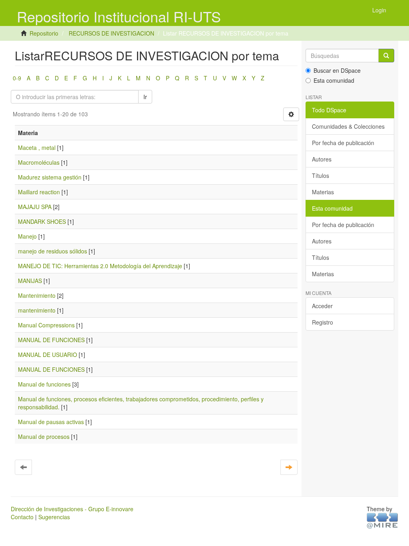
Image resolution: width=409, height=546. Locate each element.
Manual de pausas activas (51, 422)
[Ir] (386, 55)
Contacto (22, 517)
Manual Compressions (46, 325)
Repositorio (44, 33)
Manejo (27, 236)
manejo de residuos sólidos (52, 251)
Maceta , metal (37, 147)
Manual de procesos (43, 436)
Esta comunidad (334, 80)
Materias (323, 192)
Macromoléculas (39, 162)
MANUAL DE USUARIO (47, 355)
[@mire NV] (382, 520)
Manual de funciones (44, 384)
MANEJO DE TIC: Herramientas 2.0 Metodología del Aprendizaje (100, 266)
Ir (145, 97)
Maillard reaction (39, 192)
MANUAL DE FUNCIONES (51, 340)
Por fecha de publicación (343, 143)
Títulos (320, 175)
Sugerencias (54, 517)
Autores (322, 159)
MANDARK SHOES (42, 221)
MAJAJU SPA (35, 207)
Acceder (322, 306)
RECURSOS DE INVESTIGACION (111, 33)
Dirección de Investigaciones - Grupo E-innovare (72, 509)
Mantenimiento (37, 295)
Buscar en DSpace (337, 70)
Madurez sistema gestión (49, 177)
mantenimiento (37, 310)
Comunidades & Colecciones (348, 126)
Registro (322, 322)
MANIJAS (30, 281)
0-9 (17, 78)
